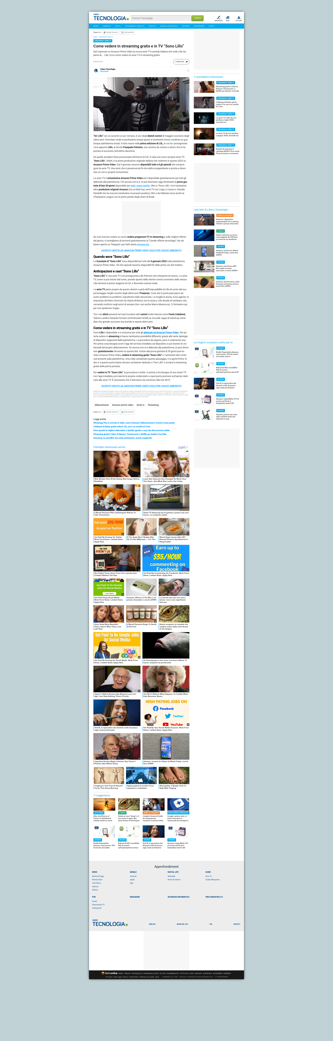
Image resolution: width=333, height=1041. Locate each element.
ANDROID (107, 26)
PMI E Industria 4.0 (214, 897)
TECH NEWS (98, 813)
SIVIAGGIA (198, 973)
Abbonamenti (102, 405)
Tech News (96, 883)
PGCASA (163, 973)
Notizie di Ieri (97, 880)
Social (94, 901)
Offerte (95, 890)
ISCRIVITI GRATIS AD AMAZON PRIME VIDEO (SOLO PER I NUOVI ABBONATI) (141, 250)
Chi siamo (109, 977)
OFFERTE (186, 26)
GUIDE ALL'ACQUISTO (169, 26)
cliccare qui (143, 244)
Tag (210, 924)
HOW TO (152, 26)
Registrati (219, 21)
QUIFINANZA (207, 973)
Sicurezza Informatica (178, 897)
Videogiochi (96, 908)
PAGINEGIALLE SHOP (151, 973)
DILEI (192, 973)
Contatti (236, 924)
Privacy (125, 977)
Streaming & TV (98, 905)
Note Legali (118, 977)
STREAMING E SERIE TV (134, 26)
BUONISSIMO (217, 973)
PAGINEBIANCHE (173, 973)
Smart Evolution (174, 880)
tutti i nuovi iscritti (140, 185)
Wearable (171, 876)
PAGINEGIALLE (137, 973)
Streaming (153, 405)
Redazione (135, 897)
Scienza (95, 886)
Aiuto (157, 977)
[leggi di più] (188, 70)
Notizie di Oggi (98, 876)
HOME (95, 37)
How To (209, 876)
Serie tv (141, 405)
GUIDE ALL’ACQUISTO (151, 813)
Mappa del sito (182, 924)
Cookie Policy (133, 977)
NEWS (95, 26)
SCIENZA (122, 813)
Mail (227, 21)
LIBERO (120, 973)
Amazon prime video (122, 405)
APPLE (118, 26)
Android (133, 876)
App (131, 883)
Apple (132, 880)
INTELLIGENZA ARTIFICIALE (178, 813)
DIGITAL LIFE (173, 872)
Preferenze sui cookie (146, 977)
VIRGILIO (127, 973)
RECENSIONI (199, 26)
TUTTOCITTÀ (184, 973)
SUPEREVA (227, 973)
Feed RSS (152, 924)
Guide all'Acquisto (213, 880)
